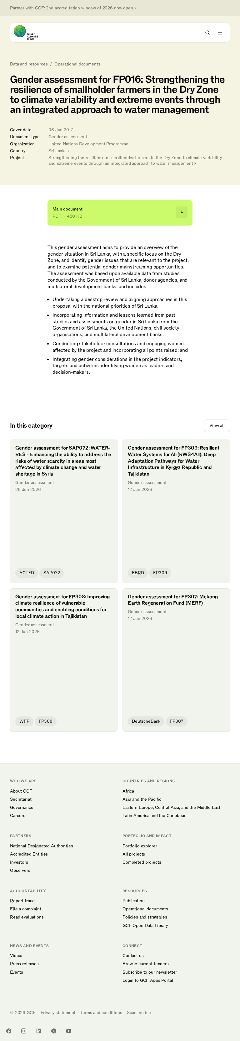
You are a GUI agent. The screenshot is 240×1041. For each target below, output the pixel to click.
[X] (53, 1030)
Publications (134, 901)
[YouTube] (68, 1030)
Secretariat (20, 799)
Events (16, 972)
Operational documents (77, 64)
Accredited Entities (29, 854)
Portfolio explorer (139, 846)
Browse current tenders (145, 964)
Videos (16, 956)
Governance (21, 807)
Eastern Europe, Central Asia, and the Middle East (171, 807)
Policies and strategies (144, 917)
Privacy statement (58, 1013)
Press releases (24, 964)
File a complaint (25, 909)
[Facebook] (8, 1030)
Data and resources (29, 64)
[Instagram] (23, 1030)
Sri (57, 151)
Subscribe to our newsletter (149, 972)
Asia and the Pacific (141, 799)
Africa (128, 791)
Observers (20, 870)
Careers (17, 816)
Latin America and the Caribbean (154, 816)
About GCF (21, 791)
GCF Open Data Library (145, 926)
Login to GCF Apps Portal (147, 980)
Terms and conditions (101, 1013)
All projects (133, 854)
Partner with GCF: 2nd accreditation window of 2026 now (71, 8)
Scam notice (139, 1013)
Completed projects (141, 862)
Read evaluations (27, 917)
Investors (19, 862)
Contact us (133, 956)
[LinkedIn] (38, 1030)
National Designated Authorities (41, 846)
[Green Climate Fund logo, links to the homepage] (31, 32)
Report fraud (22, 901)
